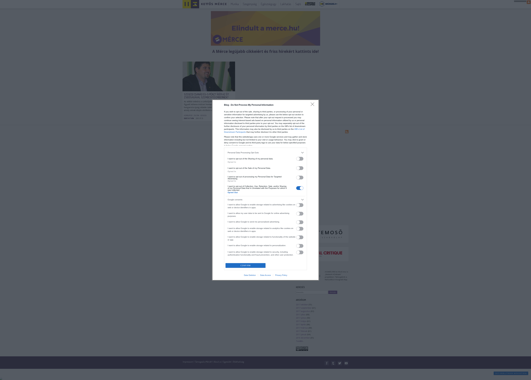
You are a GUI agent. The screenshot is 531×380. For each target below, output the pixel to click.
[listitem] (265, 152)
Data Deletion (250, 275)
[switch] (299, 159)
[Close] (313, 105)
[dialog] (265, 190)
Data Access (265, 275)
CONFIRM (245, 265)
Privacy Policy (281, 275)
